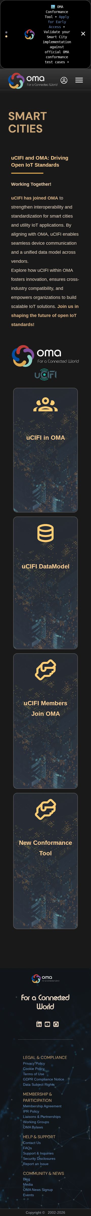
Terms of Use (33, 1074)
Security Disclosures (39, 1159)
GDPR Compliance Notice (43, 1079)
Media (28, 1184)
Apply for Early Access (58, 22)
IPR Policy (31, 1111)
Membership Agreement (42, 1106)
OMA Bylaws (33, 1127)
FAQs (27, 1148)
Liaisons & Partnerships (42, 1117)
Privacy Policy (34, 1063)
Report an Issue (36, 1164)
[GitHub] (56, 1025)
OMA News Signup (38, 1190)
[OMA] (33, 81)
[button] (64, 81)
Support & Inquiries (38, 1153)
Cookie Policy (33, 1069)
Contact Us (32, 1143)
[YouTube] (47, 1025)
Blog (26, 1179)
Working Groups (36, 1122)
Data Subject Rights (39, 1084)
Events (28, 1195)
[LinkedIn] (39, 1025)
